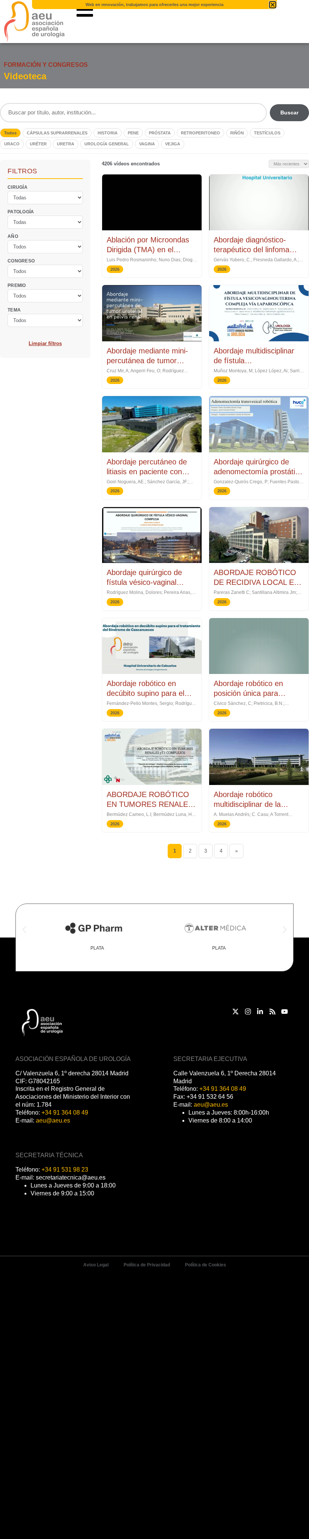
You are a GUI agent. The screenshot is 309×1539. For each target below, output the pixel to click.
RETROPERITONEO (200, 133)
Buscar (289, 112)
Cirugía (18, 187)
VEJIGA (172, 144)
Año (13, 236)
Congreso (21, 261)
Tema (14, 310)
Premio (17, 285)
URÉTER (38, 144)
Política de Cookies (205, 1265)
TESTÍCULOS (267, 133)
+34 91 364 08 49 (64, 1112)
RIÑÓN (237, 133)
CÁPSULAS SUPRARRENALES (57, 133)
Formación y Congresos (46, 65)
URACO (12, 144)
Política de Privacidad (147, 1265)
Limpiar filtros (45, 343)
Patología (21, 212)
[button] (24, 929)
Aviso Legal (96, 1265)
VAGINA (147, 144)
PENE (133, 133)
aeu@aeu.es (53, 1120)
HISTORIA (108, 133)
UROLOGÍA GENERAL (106, 144)
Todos (10, 133)
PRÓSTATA (160, 133)
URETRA (65, 144)
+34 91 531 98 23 (64, 1169)
